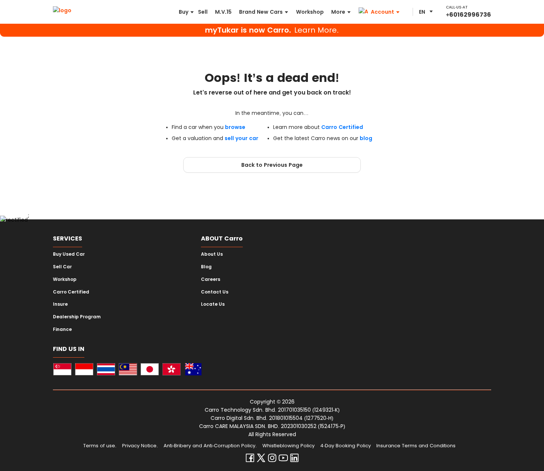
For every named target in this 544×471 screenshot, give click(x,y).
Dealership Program (77, 316)
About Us (212, 254)
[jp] (149, 370)
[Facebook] (250, 459)
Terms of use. (100, 445)
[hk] (171, 370)
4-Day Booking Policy (345, 445)
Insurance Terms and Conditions (416, 445)
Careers (210, 279)
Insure (60, 304)
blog (366, 138)
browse (235, 127)
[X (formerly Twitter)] (261, 459)
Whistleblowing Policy (288, 445)
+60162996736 (468, 14)
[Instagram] (272, 459)
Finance (62, 329)
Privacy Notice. (140, 445)
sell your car (241, 138)
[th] (106, 370)
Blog (206, 266)
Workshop (65, 279)
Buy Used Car (69, 254)
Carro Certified (342, 127)
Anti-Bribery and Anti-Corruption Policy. (210, 445)
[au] (193, 370)
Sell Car (62, 266)
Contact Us (214, 292)
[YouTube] (283, 459)
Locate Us (213, 304)
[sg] (62, 370)
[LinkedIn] (294, 459)
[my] (127, 370)
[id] (84, 370)
